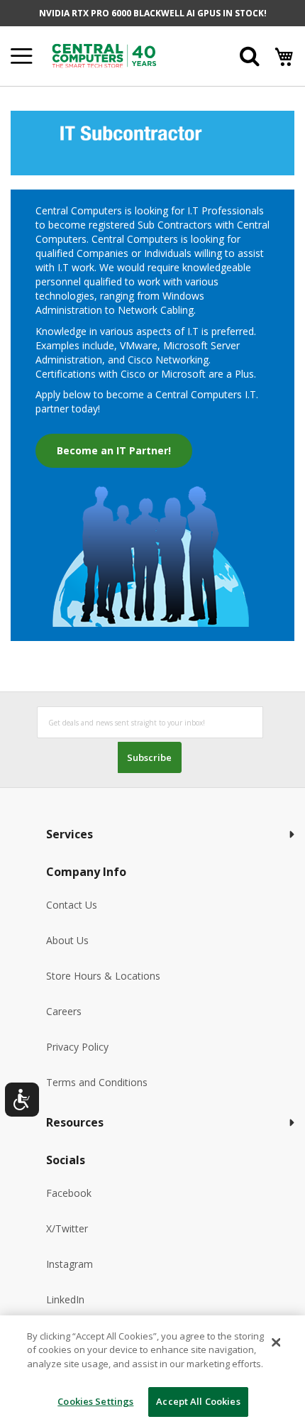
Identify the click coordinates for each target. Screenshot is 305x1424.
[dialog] (152, 1369)
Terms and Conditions (97, 1082)
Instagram (69, 1264)
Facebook (69, 1193)
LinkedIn (65, 1299)
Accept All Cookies (198, 1401)
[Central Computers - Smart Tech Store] (124, 55)
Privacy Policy (77, 1046)
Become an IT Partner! (114, 450)
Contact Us (71, 904)
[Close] (276, 1342)
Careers (64, 1011)
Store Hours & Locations (103, 975)
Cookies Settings (95, 1401)
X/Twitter (67, 1228)
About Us (67, 940)
